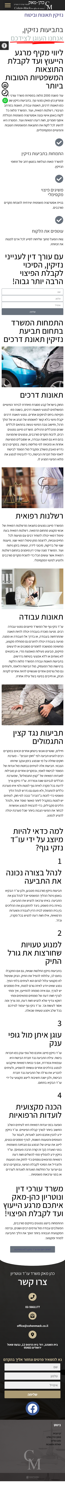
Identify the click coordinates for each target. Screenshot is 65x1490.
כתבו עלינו (56, 1440)
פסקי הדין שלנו (53, 1437)
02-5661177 (32, 1307)
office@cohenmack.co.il (32, 1326)
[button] (4, 45)
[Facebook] (33, 1408)
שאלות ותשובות (53, 1444)
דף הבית (57, 1433)
